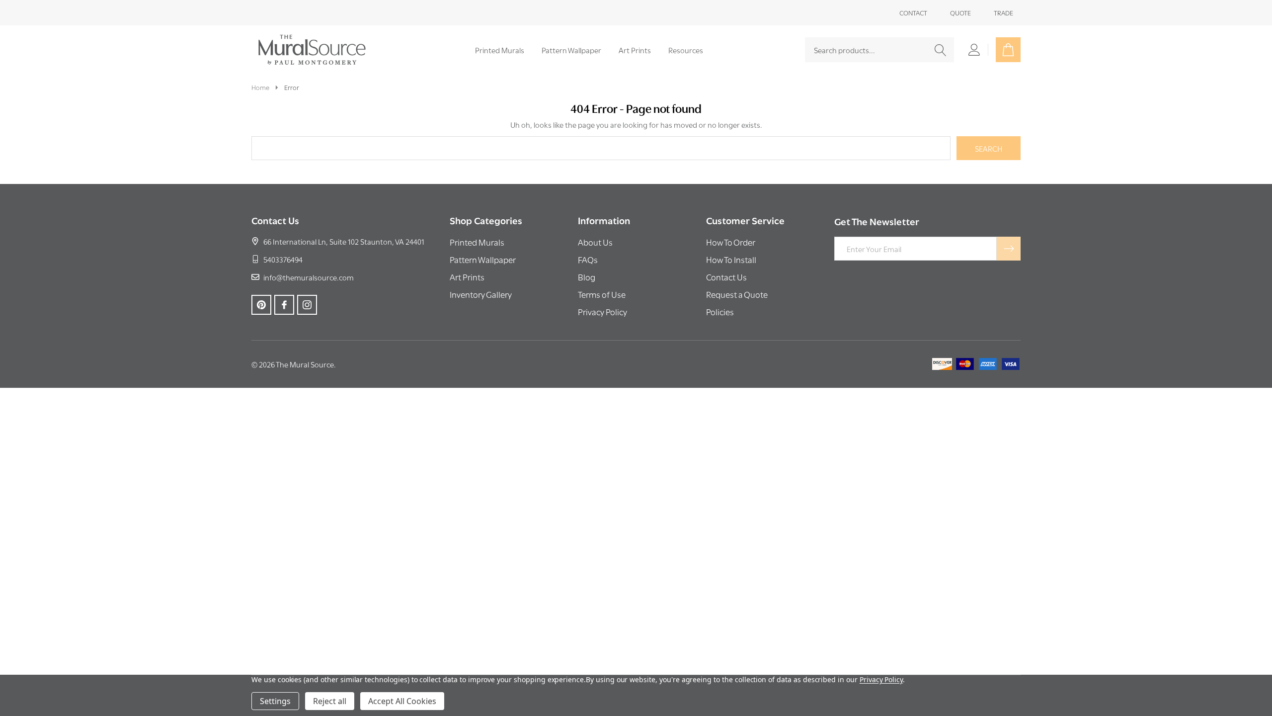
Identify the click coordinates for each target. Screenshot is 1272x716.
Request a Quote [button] (737, 294)
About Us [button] (595, 242)
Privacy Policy (881, 679)
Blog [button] (586, 276)
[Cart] (1008, 49)
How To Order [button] (730, 242)
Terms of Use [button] (602, 294)
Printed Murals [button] (477, 242)
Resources (685, 49)
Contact (913, 12)
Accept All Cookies (402, 701)
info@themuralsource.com (308, 276)
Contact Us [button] (726, 276)
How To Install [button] (731, 259)
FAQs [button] (588, 259)
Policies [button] (720, 311)
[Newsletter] (1009, 249)
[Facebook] (284, 304)
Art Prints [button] (467, 276)
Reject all (329, 701)
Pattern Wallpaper (571, 49)
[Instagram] (307, 304)
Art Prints (635, 49)
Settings (275, 701)
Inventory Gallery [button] (481, 294)
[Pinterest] (261, 304)
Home (260, 87)
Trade (1003, 12)
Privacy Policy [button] (602, 311)
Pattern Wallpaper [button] (483, 259)
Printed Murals (499, 49)
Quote (960, 12)
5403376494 (283, 259)
